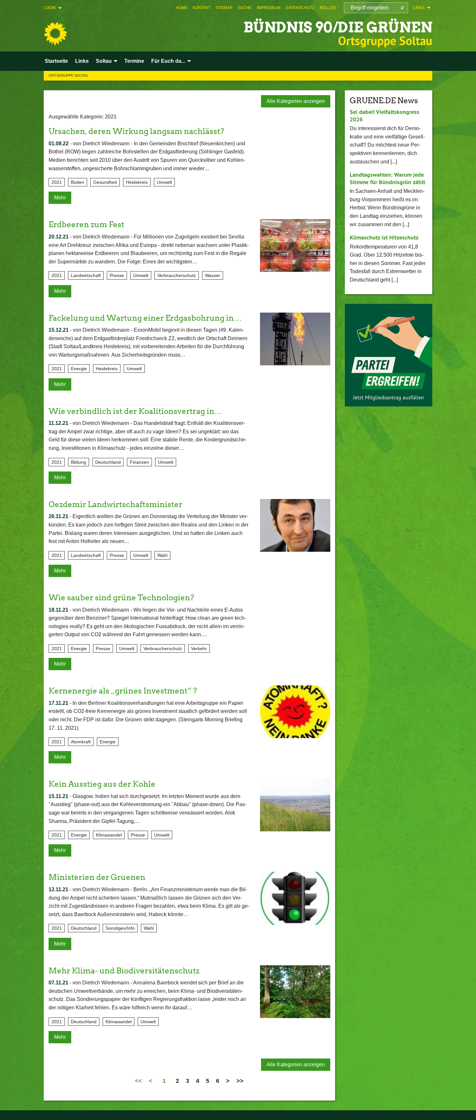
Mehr (60, 197)
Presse (117, 275)
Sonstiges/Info (120, 928)
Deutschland (108, 462)
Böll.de (328, 8)
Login (50, 8)
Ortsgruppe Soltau (68, 75)
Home (181, 8)
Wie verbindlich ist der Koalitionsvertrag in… (135, 411)
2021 (56, 182)
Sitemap (224, 8)
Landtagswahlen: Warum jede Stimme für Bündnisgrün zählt (387, 178)
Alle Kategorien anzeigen (295, 101)
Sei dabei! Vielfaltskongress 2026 (384, 115)
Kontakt (201, 8)
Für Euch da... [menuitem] (168, 61)
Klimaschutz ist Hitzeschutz (384, 237)
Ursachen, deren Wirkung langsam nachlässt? (136, 131)
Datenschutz (300, 8)
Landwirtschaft (86, 275)
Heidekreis (137, 182)
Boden (77, 182)
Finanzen (139, 462)
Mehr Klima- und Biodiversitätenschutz (124, 970)
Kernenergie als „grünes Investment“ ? (123, 690)
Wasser (212, 275)
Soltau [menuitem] (104, 61)
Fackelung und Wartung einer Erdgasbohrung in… (145, 318)
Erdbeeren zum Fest (86, 224)
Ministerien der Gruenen (97, 877)
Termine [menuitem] (134, 61)
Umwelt (164, 182)
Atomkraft (81, 741)
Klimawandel (109, 834)
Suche (245, 8)
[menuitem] (181, 8)
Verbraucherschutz (176, 275)
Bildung (78, 462)
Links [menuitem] (419, 8)
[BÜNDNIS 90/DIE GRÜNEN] (55, 33)
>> (240, 1081)
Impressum (268, 8)
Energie (79, 368)
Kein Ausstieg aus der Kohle (102, 784)
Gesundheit (105, 182)
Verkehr (199, 648)
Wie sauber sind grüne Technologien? (121, 597)
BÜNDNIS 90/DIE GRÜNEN (338, 27)
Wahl (162, 555)
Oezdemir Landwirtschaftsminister (115, 504)
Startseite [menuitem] (56, 61)
